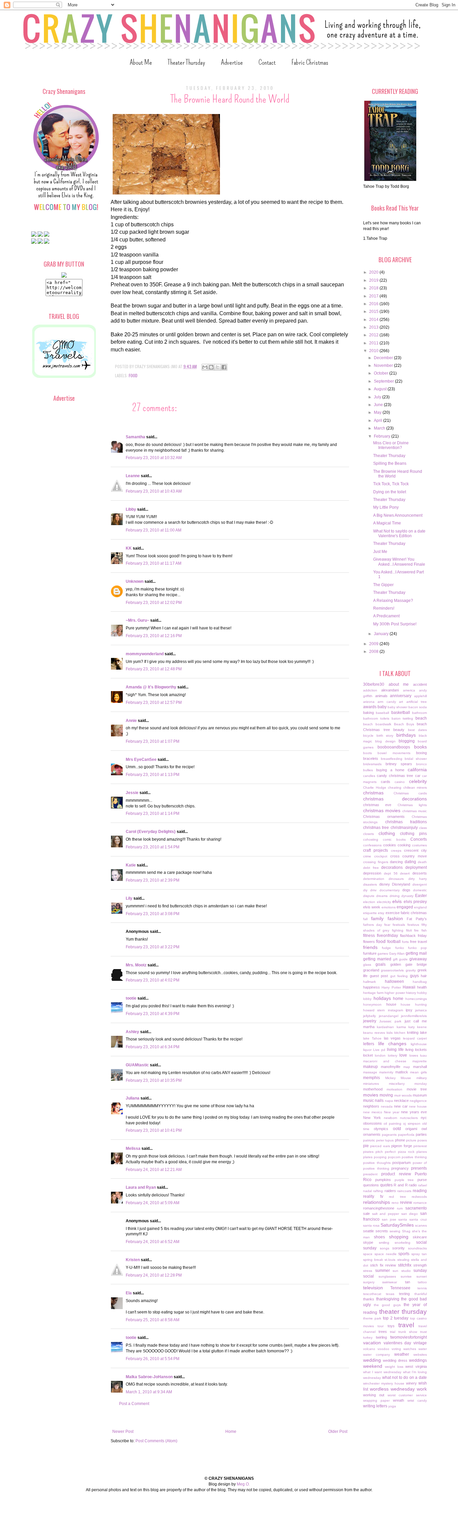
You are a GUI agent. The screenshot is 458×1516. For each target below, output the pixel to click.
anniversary (400, 695)
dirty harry (417, 879)
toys (391, 1326)
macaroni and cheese (384, 1061)
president (370, 1174)
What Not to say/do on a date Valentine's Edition (399, 533)
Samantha (135, 437)
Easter (421, 895)
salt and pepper (385, 1214)
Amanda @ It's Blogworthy (151, 687)
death (422, 862)
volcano (369, 1349)
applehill (420, 696)
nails (379, 1100)
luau (423, 1055)
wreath (398, 1400)
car (417, 776)
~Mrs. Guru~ (137, 620)
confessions (372, 845)
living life (395, 1049)
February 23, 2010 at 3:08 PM (152, 913)
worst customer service (407, 1395)
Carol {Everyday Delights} (151, 831)
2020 (374, 272)
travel (406, 1325)
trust (423, 1332)
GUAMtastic (137, 1065)
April (378, 420)
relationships (376, 1202)
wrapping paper (376, 1400)
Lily (129, 898)
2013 (374, 327)
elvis (397, 901)
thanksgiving (387, 1299)
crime (367, 856)
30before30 (373, 684)
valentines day (397, 1343)
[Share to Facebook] (224, 367)
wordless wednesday (392, 1389)
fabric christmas (414, 913)
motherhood (373, 1089)
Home (230, 1431)
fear (387, 925)
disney (384, 884)
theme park (372, 1318)
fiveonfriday (387, 935)
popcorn (394, 1157)
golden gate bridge (408, 964)
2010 (374, 350)
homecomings (416, 999)
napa (389, 1101)
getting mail (416, 953)
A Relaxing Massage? (393, 600)
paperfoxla (406, 1134)
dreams (382, 896)
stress (367, 1271)
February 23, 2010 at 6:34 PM (152, 1047)
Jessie (132, 792)
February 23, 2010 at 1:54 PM (152, 847)
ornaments (372, 1134)
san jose (389, 1219)
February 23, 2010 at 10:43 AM (154, 491)
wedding (372, 1360)
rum (400, 1208)
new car (401, 1106)
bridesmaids (372, 764)
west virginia (416, 1366)
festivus (413, 925)
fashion (395, 918)
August (381, 389)
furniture (370, 953)
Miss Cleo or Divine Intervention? (391, 445)
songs (384, 1248)
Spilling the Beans (389, 463)
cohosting (370, 839)
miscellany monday (408, 1083)
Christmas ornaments (384, 817)
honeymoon (372, 1004)
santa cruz (418, 1219)
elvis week (371, 907)
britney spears (399, 764)
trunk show (407, 1332)
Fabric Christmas (309, 62)
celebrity (418, 781)
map (406, 1067)
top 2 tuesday (396, 1318)
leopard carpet (415, 1038)
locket (368, 1055)
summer (382, 1270)
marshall (420, 1067)
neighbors (371, 1106)
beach (421, 718)
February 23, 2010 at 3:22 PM (152, 947)
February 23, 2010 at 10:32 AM (154, 457)
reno (395, 1202)
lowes (413, 1055)
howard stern (374, 1010)
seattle (368, 1231)
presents (419, 1168)
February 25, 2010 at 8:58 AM (152, 1319)
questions (371, 1185)
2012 (374, 335)
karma (401, 1027)
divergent (419, 884)
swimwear (389, 1282)
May (378, 412)
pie (366, 1145)
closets (368, 834)
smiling (384, 1242)
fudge (386, 948)
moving (386, 1095)
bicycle (368, 735)
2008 (374, 651)
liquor (367, 1050)
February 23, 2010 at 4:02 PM (152, 980)
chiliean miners (415, 787)
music (368, 1100)
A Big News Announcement (397, 515)
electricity (384, 902)
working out (373, 1395)
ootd (397, 1128)
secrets (382, 1231)
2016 (374, 303)
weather (401, 1354)
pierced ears (380, 1146)
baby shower (397, 707)
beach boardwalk (377, 724)
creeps (396, 850)
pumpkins (383, 1180)
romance (420, 1202)
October (381, 373)
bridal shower (416, 759)
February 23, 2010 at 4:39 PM (152, 1013)
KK (129, 548)
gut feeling (399, 976)
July (378, 397)
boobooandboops (394, 747)
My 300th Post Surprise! (394, 624)
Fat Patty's (417, 919)
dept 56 (391, 873)
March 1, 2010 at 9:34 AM (149, 1392)
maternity (386, 1072)
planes (421, 1152)
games (383, 953)
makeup (370, 1066)
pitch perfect (386, 1152)
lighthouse (419, 1044)
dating (410, 861)
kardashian (385, 1027)
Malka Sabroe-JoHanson (149, 1376)
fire (416, 930)
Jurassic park (390, 1021)
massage (370, 1072)
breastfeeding (391, 759)
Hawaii (409, 987)
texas (390, 1294)
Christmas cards (410, 793)
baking (368, 713)
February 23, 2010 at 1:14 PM (152, 813)
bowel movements (394, 753)
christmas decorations (395, 798)
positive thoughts (377, 1163)
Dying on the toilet (389, 492)
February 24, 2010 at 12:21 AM (154, 1169)
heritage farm (373, 993)
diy (365, 890)
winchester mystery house (383, 1383)
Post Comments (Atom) (156, 1441)
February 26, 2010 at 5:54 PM (152, 1358)
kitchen (399, 1032)
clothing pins (413, 833)
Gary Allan (397, 953)
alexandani (390, 690)
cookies (389, 845)
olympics (381, 1129)
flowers (369, 942)
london (380, 1055)
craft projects (375, 850)
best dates (417, 730)
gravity (411, 970)
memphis (371, 1077)
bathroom (419, 713)
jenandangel (388, 1016)
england (420, 907)
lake (423, 1032)
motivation (394, 1089)
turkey (368, 1337)
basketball (400, 712)
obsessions (372, 1123)
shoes (379, 1237)
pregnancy (400, 1168)
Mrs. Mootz (136, 965)
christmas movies (381, 810)
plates (368, 1157)
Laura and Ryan (141, 1187)
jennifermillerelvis (414, 1016)
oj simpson (411, 1123)
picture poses (416, 1140)
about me (399, 684)
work (422, 1389)
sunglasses (387, 1276)
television (373, 1287)
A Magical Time (387, 523)
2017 (374, 296)
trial (392, 1332)
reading (420, 1190)
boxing (421, 753)
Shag (406, 1231)
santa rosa (371, 1225)
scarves (421, 1225)
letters (368, 1044)
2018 (374, 288)
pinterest (420, 1146)
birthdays (406, 735)
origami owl (416, 1129)
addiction (370, 690)
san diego (409, 1214)
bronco (421, 764)
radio (413, 1185)
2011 (374, 343)
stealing (403, 1259)
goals (381, 964)
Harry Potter (391, 987)
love (403, 1055)
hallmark (369, 982)
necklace (401, 1101)
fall (365, 919)
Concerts (418, 839)
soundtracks (417, 1248)
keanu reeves (374, 1032)
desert (405, 873)
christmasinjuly (404, 827)
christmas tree (376, 827)
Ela (129, 1293)
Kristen (133, 1259)
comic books (394, 839)
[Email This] (205, 367)
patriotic (369, 1140)
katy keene (417, 1027)
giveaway (418, 959)
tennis (422, 1288)
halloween (394, 981)
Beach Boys (404, 724)
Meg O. (243, 1484)
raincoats (404, 1191)
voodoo (383, 1349)
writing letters (375, 1406)
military (421, 1078)
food (133, 375)
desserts (419, 873)
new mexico (372, 1112)
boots (367, 753)
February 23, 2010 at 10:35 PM (154, 1080)
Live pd (379, 1050)
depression (372, 873)
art (401, 702)
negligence (418, 1101)
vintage (420, 1343)
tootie (131, 998)
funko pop (417, 948)
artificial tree (416, 702)
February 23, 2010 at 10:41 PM (154, 1130)
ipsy (409, 1010)
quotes (386, 1185)
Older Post (337, 1431)
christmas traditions (406, 822)
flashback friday (413, 936)
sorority (398, 1248)
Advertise (232, 62)
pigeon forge (401, 1146)
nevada (387, 1106)
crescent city (415, 850)
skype (368, 1242)
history (411, 993)
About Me (141, 62)
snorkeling (402, 1242)
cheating (394, 787)
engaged (405, 907)
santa (402, 1219)
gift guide (400, 959)
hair (424, 976)
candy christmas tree (395, 776)
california (417, 769)
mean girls (418, 1072)
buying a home (390, 770)
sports (403, 1253)
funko (399, 948)
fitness (369, 935)
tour (381, 1326)
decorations (392, 867)
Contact (267, 62)
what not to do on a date (404, 1377)
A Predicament (386, 616)
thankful (420, 1294)
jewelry (369, 1021)
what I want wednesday (382, 1372)
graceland (371, 970)
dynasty (407, 896)
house (391, 1004)
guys (414, 975)
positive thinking (414, 1157)
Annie (131, 720)
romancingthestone (378, 1208)
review (406, 1202)
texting (404, 1294)
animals (381, 696)
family (377, 918)
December (384, 357)
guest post (379, 976)
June (379, 404)
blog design (385, 741)
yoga (392, 1406)
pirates (368, 1152)
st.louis (390, 1259)
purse (422, 1180)
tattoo (422, 1282)
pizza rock (406, 1152)
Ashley (132, 1031)
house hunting (414, 1004)
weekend (372, 1366)
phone (400, 1140)
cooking (404, 845)
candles (369, 776)
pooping (380, 1157)
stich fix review (383, 1265)
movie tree (417, 1089)
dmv (373, 890)
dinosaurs (396, 879)
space (368, 1254)
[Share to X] (217, 367)
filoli (409, 930)
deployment (416, 867)
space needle (386, 1254)
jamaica (421, 1010)
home (398, 998)
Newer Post (122, 1431)
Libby (131, 509)
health (422, 987)
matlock (401, 1072)
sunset (421, 1276)
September (384, 381)
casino (400, 782)
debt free (371, 867)
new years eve (414, 1112)
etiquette (370, 913)
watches (409, 1349)
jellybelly (369, 1016)
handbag (420, 982)
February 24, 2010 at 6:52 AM (152, 1241)
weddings (418, 1360)
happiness (371, 987)
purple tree (404, 1180)
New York (372, 1118)
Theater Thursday (186, 62)
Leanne (133, 475)
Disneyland (401, 884)
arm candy (387, 702)
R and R (400, 1185)
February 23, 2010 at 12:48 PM (154, 669)
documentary (390, 890)
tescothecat (372, 1294)
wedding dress (395, 1360)
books (420, 746)
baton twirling (402, 718)
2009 (374, 643)
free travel (418, 942)
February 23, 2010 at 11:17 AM (153, 563)
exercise (393, 913)
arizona (369, 702)
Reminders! (383, 608)
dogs (406, 890)
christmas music (414, 811)
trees (383, 1332)
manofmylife (390, 1067)
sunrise (406, 1276)
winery (411, 1383)
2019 (374, 280)
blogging (407, 741)
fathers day (372, 925)
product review (396, 1174)
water (422, 1349)
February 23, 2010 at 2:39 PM (152, 880)
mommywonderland (145, 654)
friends (370, 947)
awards (370, 707)
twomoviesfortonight (408, 1337)
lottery (392, 1055)
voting (396, 1349)
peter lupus (385, 1140)
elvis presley (415, 901)
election (369, 902)
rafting (378, 1191)
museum (420, 1095)
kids (390, 1032)
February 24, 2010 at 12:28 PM (154, 1275)
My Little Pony (386, 507)
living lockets (416, 1050)
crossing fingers (375, 862)
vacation (372, 1342)
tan (407, 1282)
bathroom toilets (376, 718)
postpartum (401, 1163)
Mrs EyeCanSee (141, 759)
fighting (397, 930)
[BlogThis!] (211, 367)
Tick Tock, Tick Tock (391, 484)
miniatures (371, 1083)
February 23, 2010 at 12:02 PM (154, 602)
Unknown (135, 581)
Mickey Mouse (398, 1078)
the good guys (387, 1305)
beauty (398, 730)
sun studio (402, 1271)
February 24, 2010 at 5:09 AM (152, 1202)
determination (373, 879)
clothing (387, 833)
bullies (368, 770)
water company (376, 1354)
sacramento (416, 1208)
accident (420, 684)
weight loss (394, 1366)
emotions (389, 907)
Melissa (133, 1148)
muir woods (403, 1095)
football (394, 941)
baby (382, 707)
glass (367, 964)
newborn (390, 1118)
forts (405, 942)
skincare (420, 1237)
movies (370, 1095)
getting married (377, 959)
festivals (399, 925)
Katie (131, 865)
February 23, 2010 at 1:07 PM (152, 741)
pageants (389, 1134)
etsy (381, 913)
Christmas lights (412, 805)
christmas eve (377, 805)
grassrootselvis (392, 970)
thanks (368, 1299)
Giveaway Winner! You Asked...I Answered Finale (399, 561)
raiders (390, 1191)
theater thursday (403, 1311)
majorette (419, 1061)
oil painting (392, 1123)
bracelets (370, 758)
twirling (381, 1337)
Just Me (380, 551)
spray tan (419, 1254)
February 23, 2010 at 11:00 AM (153, 530)
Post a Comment (134, 1403)
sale (366, 1214)
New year (391, 1112)
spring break (373, 1259)
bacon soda (417, 707)
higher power (395, 993)
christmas (373, 792)
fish (424, 930)
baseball (382, 713)
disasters (370, 884)
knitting (412, 1032)
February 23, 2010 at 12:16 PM (154, 635)
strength (420, 1265)
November (384, 365)
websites (420, 1354)
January (382, 633)
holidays (382, 998)
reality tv (373, 1196)
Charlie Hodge (374, 787)
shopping (398, 1236)
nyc (424, 1118)
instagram (395, 1010)
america (409, 690)
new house (418, 1106)
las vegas (392, 1038)
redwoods (419, 1196)
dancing (396, 862)
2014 (374, 319)
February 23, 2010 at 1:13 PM (152, 774)
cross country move (408, 856)
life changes (392, 1043)
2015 (374, 311)
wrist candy (417, 1400)
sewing (395, 1231)
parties (421, 1134)
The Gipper (383, 584)
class (423, 828)
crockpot (380, 856)
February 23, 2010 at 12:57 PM (154, 702)
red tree (397, 1196)
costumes (419, 845)
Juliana (132, 1098)
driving (395, 896)
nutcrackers (409, 1118)
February (382, 436)
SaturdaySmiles (397, 1225)
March (380, 428)
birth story (385, 735)
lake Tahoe (372, 1038)
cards (385, 782)
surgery (369, 1282)
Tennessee (400, 1288)
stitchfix (404, 1265)
